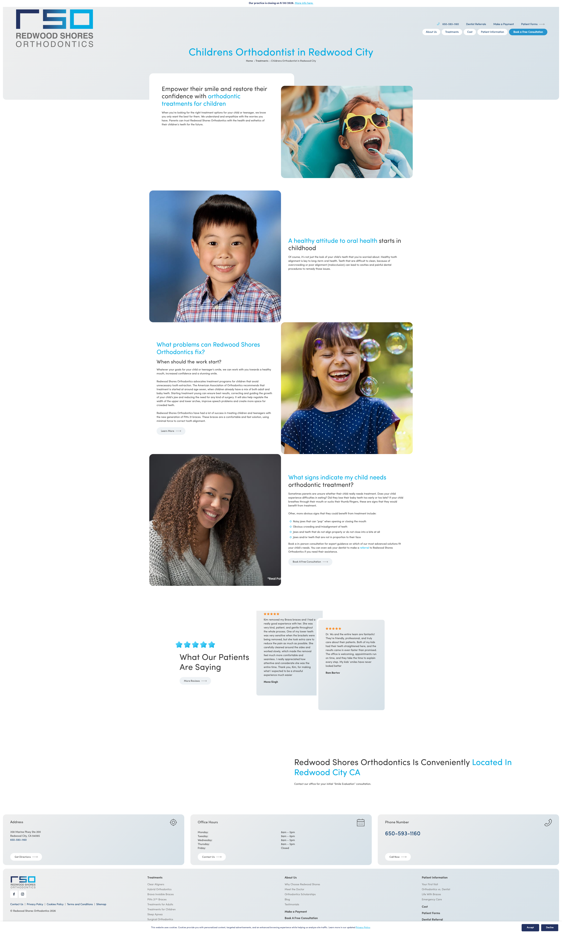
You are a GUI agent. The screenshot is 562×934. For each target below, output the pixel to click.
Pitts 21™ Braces (157, 899)
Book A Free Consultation (307, 562)
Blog (287, 899)
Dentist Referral (432, 919)
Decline (550, 928)
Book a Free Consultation (528, 32)
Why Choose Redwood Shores (302, 884)
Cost (469, 32)
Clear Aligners (155, 884)
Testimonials (292, 904)
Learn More (167, 431)
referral (364, 548)
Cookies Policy (55, 904)
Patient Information (492, 32)
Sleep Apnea (155, 914)
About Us (431, 32)
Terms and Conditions (80, 904)
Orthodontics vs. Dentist (436, 889)
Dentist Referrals (476, 24)
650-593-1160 (450, 24)
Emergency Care (432, 899)
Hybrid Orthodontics (159, 889)
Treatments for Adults (160, 904)
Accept (530, 928)
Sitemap (101, 904)
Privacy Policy (363, 928)
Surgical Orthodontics (160, 919)
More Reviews (192, 681)
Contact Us (208, 857)
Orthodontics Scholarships (300, 894)
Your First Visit (430, 884)
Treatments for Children (161, 909)
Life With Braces (431, 894)
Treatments (452, 32)
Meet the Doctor (294, 889)
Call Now (394, 857)
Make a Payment (503, 24)
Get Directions (23, 857)
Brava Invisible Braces (160, 894)
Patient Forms (529, 24)
